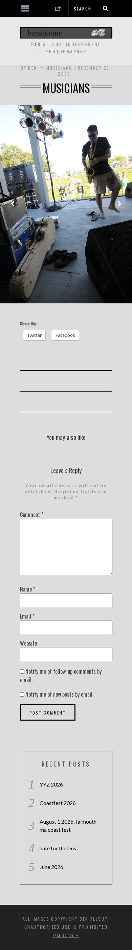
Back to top (64, 935)
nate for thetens (58, 848)
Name (27, 589)
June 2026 (51, 867)
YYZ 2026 (51, 784)
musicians (59, 68)
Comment (31, 514)
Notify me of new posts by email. (59, 694)
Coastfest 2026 (58, 803)
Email (27, 616)
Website (28, 643)
